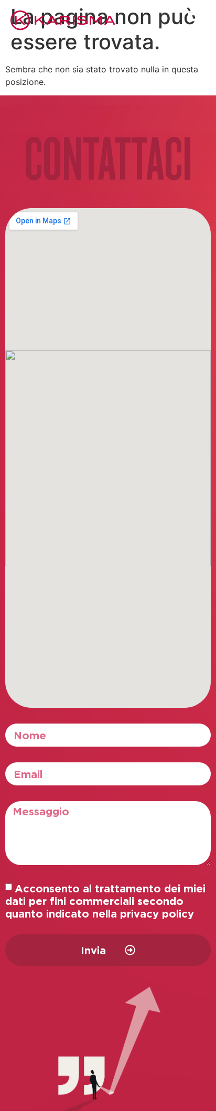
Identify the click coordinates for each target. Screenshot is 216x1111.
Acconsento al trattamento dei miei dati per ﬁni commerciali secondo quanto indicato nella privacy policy (105, 900)
